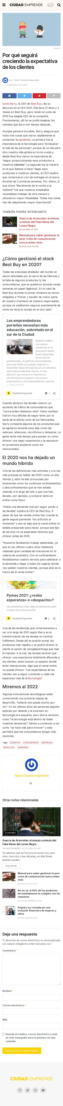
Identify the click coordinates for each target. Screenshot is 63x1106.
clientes (15, 742)
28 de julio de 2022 (30, 246)
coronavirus (30, 742)
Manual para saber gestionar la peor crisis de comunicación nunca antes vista (39, 239)
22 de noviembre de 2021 (30, 901)
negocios (9, 747)
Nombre (8, 990)
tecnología (34, 678)
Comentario (10, 950)
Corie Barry (9, 103)
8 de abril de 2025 (29, 229)
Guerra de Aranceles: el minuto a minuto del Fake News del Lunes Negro (39, 222)
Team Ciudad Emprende (26, 80)
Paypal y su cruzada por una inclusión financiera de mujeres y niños (37, 910)
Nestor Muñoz (13, 848)
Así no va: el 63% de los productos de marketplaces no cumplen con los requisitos (39, 893)
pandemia (24, 139)
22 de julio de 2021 (28, 918)
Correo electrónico (14, 1005)
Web (4, 1019)
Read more (11, 866)
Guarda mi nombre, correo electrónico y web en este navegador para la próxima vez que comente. (31, 1038)
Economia (10, 833)
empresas (47, 742)
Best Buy (36, 103)
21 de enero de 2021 (17, 85)
